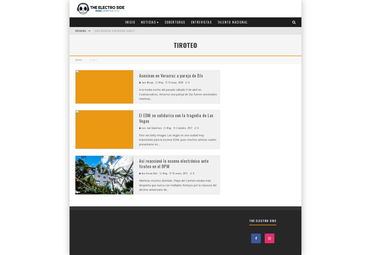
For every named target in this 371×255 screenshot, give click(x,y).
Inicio (130, 22)
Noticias (148, 22)
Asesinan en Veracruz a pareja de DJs (171, 75)
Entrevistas (201, 22)
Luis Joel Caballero (151, 128)
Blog (161, 82)
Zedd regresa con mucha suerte (114, 30)
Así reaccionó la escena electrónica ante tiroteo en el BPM (174, 163)
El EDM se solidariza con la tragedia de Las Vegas (176, 118)
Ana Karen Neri (149, 173)
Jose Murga (147, 82)
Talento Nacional (233, 22)
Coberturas (175, 22)
